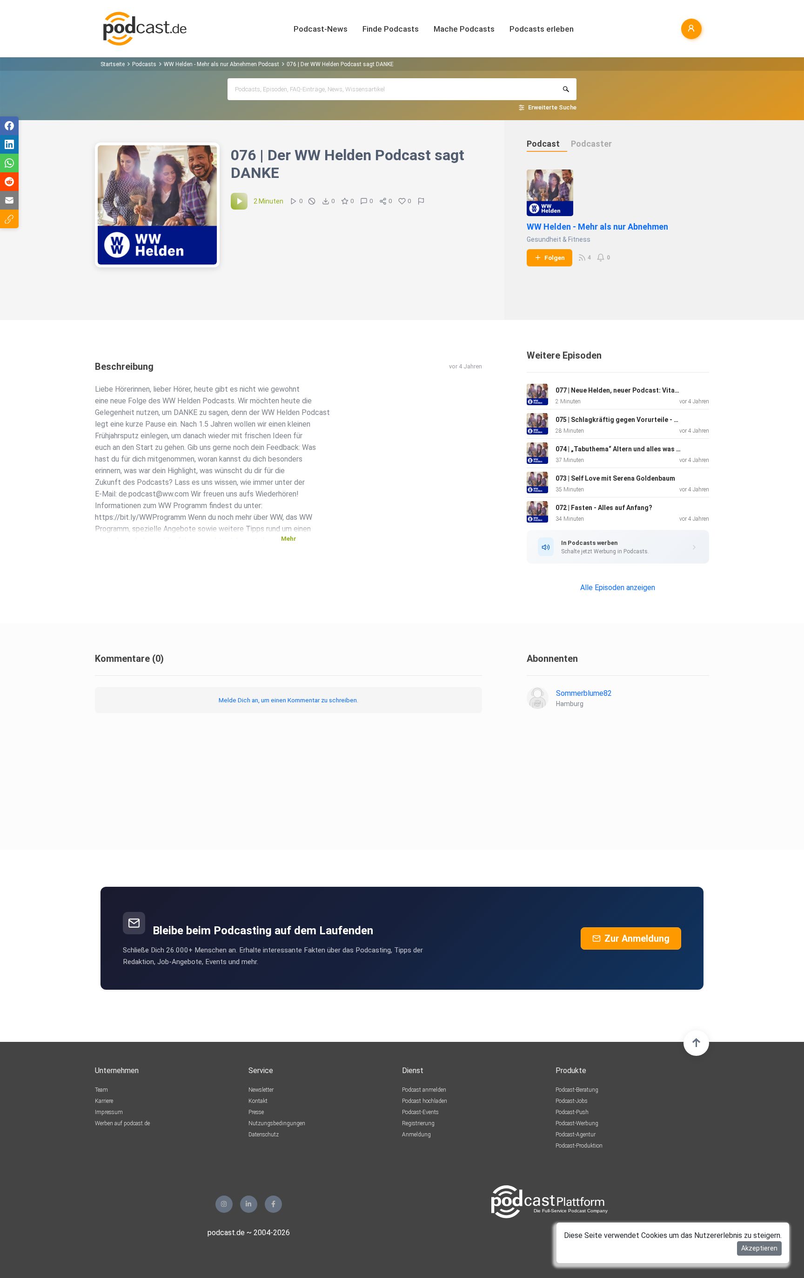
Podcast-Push (572, 1112)
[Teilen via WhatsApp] (9, 163)
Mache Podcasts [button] (464, 29)
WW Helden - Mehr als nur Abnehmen (597, 226)
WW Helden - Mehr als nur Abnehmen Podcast (221, 64)
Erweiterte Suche (552, 107)
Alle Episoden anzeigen (617, 587)
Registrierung (418, 1123)
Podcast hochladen (424, 1101)
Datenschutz (263, 1134)
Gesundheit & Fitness (558, 239)
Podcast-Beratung (577, 1090)
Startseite (112, 64)
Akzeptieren (759, 1248)
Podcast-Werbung (577, 1123)
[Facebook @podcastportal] (273, 1204)
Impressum (109, 1112)
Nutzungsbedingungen (276, 1123)
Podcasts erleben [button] (541, 29)
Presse (256, 1112)
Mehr (288, 538)
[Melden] (421, 201)
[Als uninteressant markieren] (311, 201)
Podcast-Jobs (572, 1101)
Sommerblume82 (584, 693)
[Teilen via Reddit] (9, 181)
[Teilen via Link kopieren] (9, 219)
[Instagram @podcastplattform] (224, 1204)
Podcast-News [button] (321, 29)
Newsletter (261, 1090)
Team (101, 1090)
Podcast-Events (420, 1112)
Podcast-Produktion (579, 1145)
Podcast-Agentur (576, 1134)
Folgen (554, 257)
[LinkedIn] (248, 1204)
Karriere (104, 1101)
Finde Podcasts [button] (390, 29)
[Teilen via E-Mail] (9, 200)
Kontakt (258, 1101)
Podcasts (144, 64)
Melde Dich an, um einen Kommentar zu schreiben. (288, 700)
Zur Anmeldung (637, 938)
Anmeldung (416, 1134)
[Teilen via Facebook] (9, 125)
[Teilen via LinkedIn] (9, 144)
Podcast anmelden (424, 1090)
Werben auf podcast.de (122, 1123)
